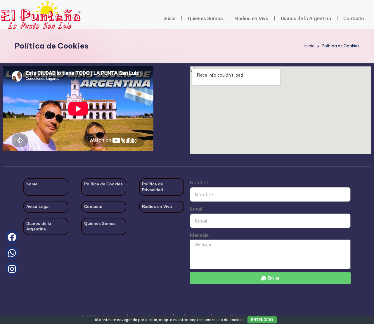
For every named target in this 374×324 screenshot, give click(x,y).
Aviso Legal (38, 206)
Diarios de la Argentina (306, 18)
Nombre (199, 182)
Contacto (353, 18)
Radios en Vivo (252, 18)
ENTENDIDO (262, 320)
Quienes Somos (205, 18)
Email (196, 209)
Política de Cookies (103, 184)
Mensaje (199, 235)
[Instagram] (12, 269)
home (31, 184)
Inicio (169, 18)
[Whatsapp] (12, 253)
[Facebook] (12, 237)
